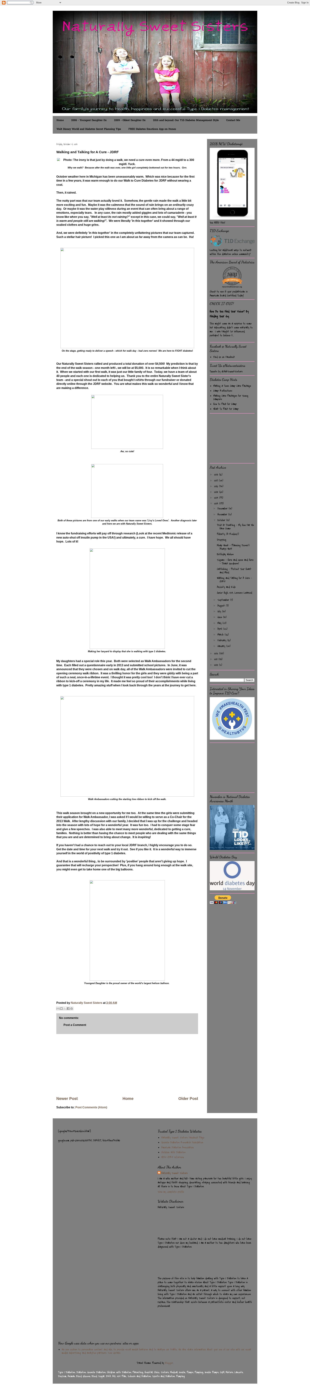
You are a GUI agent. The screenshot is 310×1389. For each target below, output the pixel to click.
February (222, 640)
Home (60, 120)
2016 (216, 486)
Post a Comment (75, 1024)
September (223, 600)
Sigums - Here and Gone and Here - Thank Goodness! (235, 561)
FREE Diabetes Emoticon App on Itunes (152, 129)
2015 (216, 492)
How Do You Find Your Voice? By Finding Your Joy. (229, 314)
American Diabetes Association (177, 1147)
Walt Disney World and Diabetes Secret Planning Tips (89, 129)
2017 (216, 481)
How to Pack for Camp (225, 404)
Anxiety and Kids (226, 587)
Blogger (169, 1363)
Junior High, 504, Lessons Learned (234, 593)
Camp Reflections (222, 391)
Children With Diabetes (173, 1152)
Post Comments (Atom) (91, 1107)
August (221, 606)
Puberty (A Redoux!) (228, 534)
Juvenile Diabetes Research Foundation (182, 1142)
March (221, 635)
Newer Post (67, 1098)
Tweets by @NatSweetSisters (226, 372)
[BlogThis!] (61, 1008)
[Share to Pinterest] (71, 1008)
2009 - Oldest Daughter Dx (129, 120)
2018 (216, 475)
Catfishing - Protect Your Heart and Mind (234, 570)
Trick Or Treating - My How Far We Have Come (235, 526)
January (221, 646)
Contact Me (233, 120)
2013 (216, 503)
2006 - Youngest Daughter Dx (89, 120)
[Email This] (58, 1008)
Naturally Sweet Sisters (87, 1002)
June (220, 617)
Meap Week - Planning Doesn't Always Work (233, 547)
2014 (216, 498)
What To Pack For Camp (226, 409)
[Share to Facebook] (68, 1008)
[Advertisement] (127, 1065)
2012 (216, 653)
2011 (216, 659)
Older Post (188, 1098)
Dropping (221, 540)
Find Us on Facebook (224, 357)
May (219, 623)
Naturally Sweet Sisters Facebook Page (182, 1138)
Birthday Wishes (225, 554)
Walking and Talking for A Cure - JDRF (234, 579)
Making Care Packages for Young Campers (230, 397)
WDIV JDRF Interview (172, 1157)
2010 (216, 665)
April (220, 629)
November (222, 514)
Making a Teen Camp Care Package (232, 386)
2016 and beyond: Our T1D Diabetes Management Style (186, 120)
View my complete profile (171, 1192)
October (221, 520)
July (219, 611)
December (223, 509)
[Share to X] (65, 1008)
